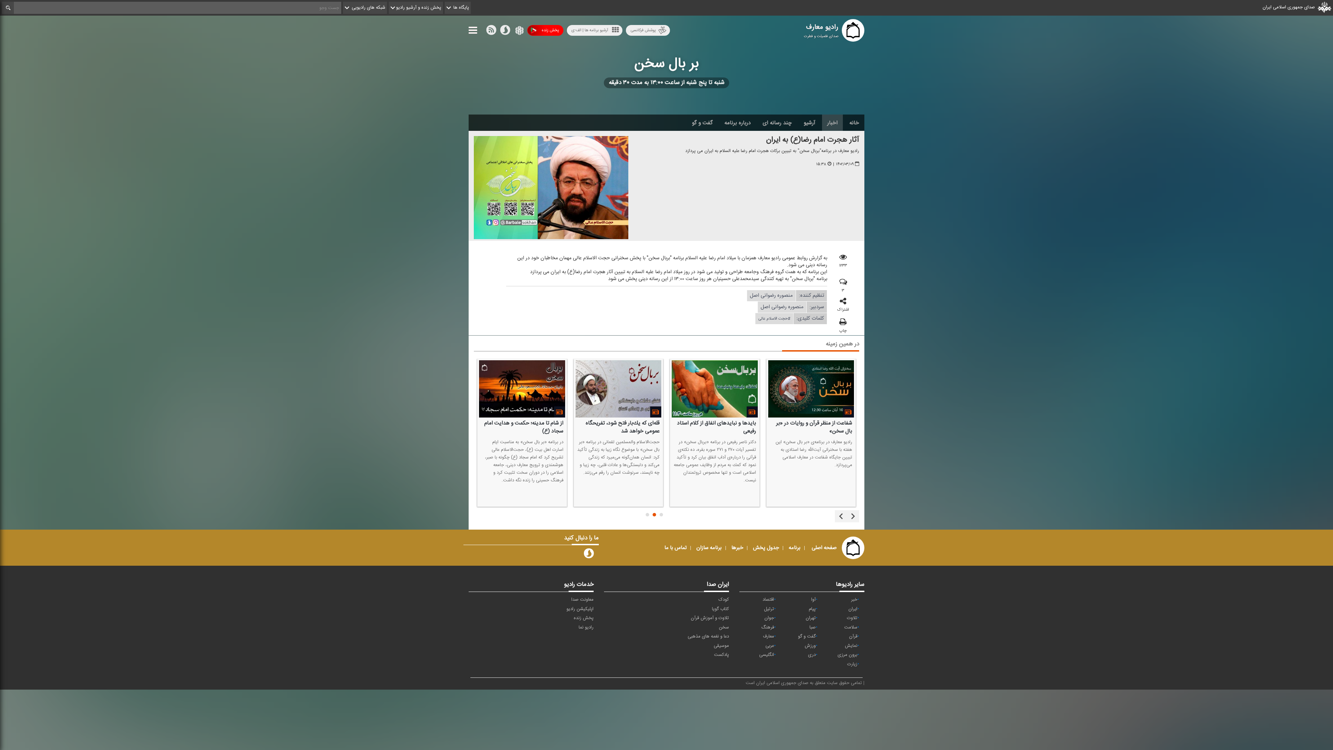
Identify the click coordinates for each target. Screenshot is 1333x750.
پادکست (721, 655)
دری (812, 655)
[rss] (491, 31)
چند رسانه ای (777, 122)
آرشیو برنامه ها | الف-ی (589, 30)
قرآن (853, 636)
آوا (813, 600)
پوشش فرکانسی (643, 30)
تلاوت (852, 618)
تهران (811, 618)
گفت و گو (702, 122)
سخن (724, 627)
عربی (769, 646)
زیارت (852, 664)
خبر (854, 600)
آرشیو (809, 122)
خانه (854, 122)
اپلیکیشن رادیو (580, 609)
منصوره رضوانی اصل (771, 295)
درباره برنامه (737, 122)
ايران (852, 609)
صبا (813, 627)
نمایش (851, 646)
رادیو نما (586, 627)
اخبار (832, 122)
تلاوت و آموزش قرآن (710, 618)
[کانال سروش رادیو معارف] (588, 555)
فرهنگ (767, 627)
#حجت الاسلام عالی (774, 318)
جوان (769, 618)
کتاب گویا (720, 609)
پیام (812, 609)
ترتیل (769, 609)
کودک (724, 600)
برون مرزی (847, 655)
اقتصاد (768, 600)
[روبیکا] (519, 31)
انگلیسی (766, 655)
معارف (768, 636)
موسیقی (721, 646)
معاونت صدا (582, 600)
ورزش (810, 646)
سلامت (850, 627)
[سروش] (505, 31)
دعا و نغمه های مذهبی (708, 636)
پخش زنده (550, 30)
